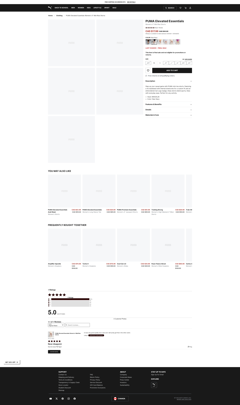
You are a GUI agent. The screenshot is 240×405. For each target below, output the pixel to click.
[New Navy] (154, 42)
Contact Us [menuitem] (62, 375)
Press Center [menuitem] (124, 380)
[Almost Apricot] (160, 42)
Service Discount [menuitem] (96, 382)
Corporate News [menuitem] (126, 377)
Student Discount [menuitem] (64, 388)
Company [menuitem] (123, 375)
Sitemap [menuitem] (61, 390)
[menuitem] (61, 7)
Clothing (59, 15)
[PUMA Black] (148, 42)
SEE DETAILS (131, 2)
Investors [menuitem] (123, 382)
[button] (70, 299)
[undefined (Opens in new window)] (154, 385)
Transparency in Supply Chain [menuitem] (69, 382)
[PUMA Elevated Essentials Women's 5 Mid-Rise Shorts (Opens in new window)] (51, 335)
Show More (54, 351)
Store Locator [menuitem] (63, 385)
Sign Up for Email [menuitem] (157, 375)
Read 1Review (159, 27)
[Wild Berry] (177, 42)
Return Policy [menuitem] (94, 377)
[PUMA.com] (49, 8)
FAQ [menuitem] (91, 375)
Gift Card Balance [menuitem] (96, 385)
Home (50, 15)
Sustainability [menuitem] (124, 385)
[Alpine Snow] (171, 42)
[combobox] (56, 325)
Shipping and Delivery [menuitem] (66, 377)
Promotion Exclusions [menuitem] (97, 388)
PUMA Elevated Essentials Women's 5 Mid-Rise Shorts (68, 334)
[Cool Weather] (166, 42)
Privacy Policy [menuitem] (95, 380)
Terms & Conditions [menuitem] (65, 380)
